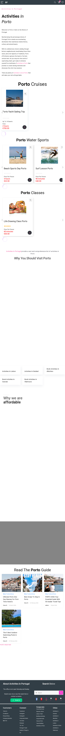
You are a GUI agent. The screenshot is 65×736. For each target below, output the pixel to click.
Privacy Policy (6, 716)
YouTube (22, 720)
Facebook (22, 711)
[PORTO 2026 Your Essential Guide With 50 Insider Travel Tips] (53, 575)
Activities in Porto (57, 725)
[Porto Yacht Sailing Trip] (14, 91)
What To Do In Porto (8, 594)
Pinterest (22, 723)
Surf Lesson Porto (44, 168)
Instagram (22, 713)
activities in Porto (22, 63)
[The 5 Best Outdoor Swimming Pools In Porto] (11, 611)
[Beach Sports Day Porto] (17, 148)
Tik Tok (21, 725)
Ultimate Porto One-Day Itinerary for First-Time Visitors (11, 599)
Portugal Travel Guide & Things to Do (24, 730)
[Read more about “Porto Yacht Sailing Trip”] (24, 127)
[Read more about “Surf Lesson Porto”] (61, 180)
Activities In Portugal (12, 9)
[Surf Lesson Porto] (49, 148)
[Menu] (2, 2)
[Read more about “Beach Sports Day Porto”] (30, 180)
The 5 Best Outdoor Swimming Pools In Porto (10, 635)
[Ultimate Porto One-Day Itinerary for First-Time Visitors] (11, 575)
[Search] (55, 2)
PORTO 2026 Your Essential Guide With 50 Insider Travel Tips (53, 599)
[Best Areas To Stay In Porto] (32, 575)
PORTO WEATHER (5, 645)
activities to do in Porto (21, 73)
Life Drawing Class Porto (15, 221)
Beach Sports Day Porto (15, 168)
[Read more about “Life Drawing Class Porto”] (30, 233)
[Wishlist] (63, 2)
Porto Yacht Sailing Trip (14, 111)
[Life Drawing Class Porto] (17, 200)
